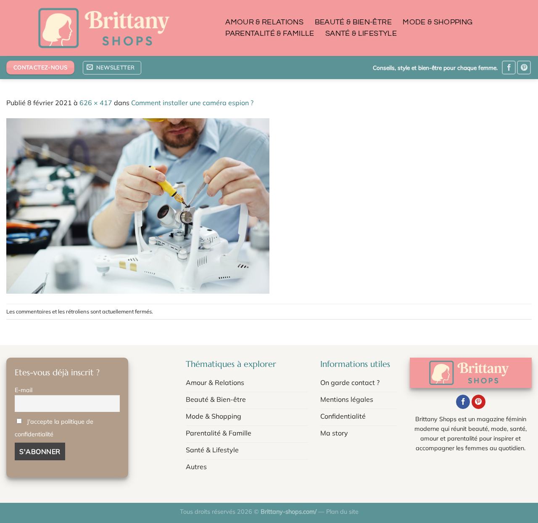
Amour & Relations (264, 22)
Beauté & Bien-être (353, 22)
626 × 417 (95, 102)
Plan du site (342, 511)
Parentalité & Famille (269, 33)
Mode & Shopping (437, 22)
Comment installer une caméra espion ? (192, 102)
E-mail (23, 390)
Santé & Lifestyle (361, 33)
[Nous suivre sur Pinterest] (524, 67)
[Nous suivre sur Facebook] (509, 67)
